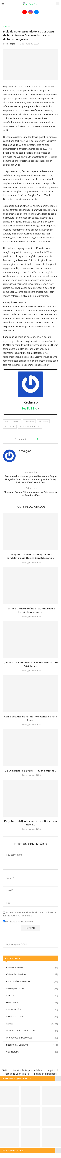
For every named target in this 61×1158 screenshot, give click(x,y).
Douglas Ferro (12, 421)
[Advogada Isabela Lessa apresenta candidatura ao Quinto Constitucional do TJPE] (30, 531)
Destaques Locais (32, 988)
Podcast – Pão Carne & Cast (32, 1030)
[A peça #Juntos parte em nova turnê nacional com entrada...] (30, 1137)
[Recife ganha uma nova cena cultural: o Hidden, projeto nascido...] (30, 1095)
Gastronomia (32, 1002)
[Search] (57, 3)
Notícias (32, 1023)
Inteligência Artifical (30, 426)
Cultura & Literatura (32, 974)
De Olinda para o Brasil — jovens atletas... (30, 770)
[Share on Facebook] (41, 439)
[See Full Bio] (38, 408)
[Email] (36, 12)
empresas (43, 421)
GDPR (5, 1070)
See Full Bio (29, 408)
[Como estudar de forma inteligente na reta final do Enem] (30, 693)
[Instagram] (30, 12)
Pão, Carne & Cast (13, 1150)
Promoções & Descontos (32, 1037)
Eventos (32, 995)
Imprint (51, 1070)
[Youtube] (24, 12)
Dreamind (29, 421)
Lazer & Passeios (32, 1016)
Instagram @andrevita (16, 1078)
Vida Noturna (32, 1051)
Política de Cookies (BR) (17, 1073)
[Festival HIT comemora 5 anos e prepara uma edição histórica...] (30, 1116)
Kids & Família (32, 1009)
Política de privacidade (45, 1073)
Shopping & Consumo (32, 1044)
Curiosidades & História (32, 981)
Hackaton (10, 426)
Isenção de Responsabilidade (27, 1070)
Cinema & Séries (32, 967)
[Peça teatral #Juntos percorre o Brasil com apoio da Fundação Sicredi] (30, 798)
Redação (11, 43)
